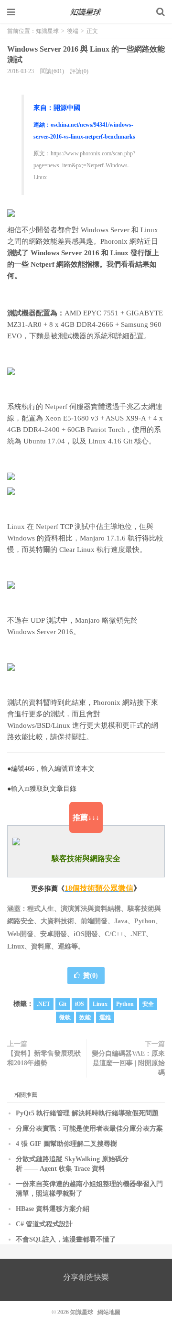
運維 (105, 1017)
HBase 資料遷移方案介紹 (52, 1208)
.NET (43, 1004)
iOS (79, 1004)
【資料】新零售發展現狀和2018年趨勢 (44, 1058)
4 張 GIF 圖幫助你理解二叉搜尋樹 (66, 1143)
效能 (85, 1017)
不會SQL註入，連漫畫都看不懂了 (66, 1239)
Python (125, 1004)
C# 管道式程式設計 (44, 1224)
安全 (148, 1004)
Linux (100, 1004)
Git (62, 1004)
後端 (72, 31)
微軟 (65, 1017)
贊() (90, 975)
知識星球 (86, 12)
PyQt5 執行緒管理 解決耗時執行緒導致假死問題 (87, 1113)
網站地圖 (108, 1312)
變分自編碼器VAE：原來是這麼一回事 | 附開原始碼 (128, 1063)
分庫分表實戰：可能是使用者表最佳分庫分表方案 (89, 1128)
